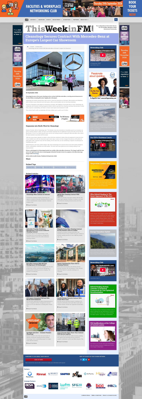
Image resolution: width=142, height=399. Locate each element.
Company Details (85, 395)
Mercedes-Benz (48, 167)
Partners (76, 19)
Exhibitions (67, 19)
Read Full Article (32, 205)
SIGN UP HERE (38, 360)
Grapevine (41, 19)
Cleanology (39, 167)
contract (30, 110)
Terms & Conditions (96, 395)
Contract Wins (38, 46)
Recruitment (57, 19)
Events (48, 19)
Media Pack (84, 19)
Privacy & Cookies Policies (110, 395)
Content (33, 19)
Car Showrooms (71, 167)
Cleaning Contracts (59, 167)
